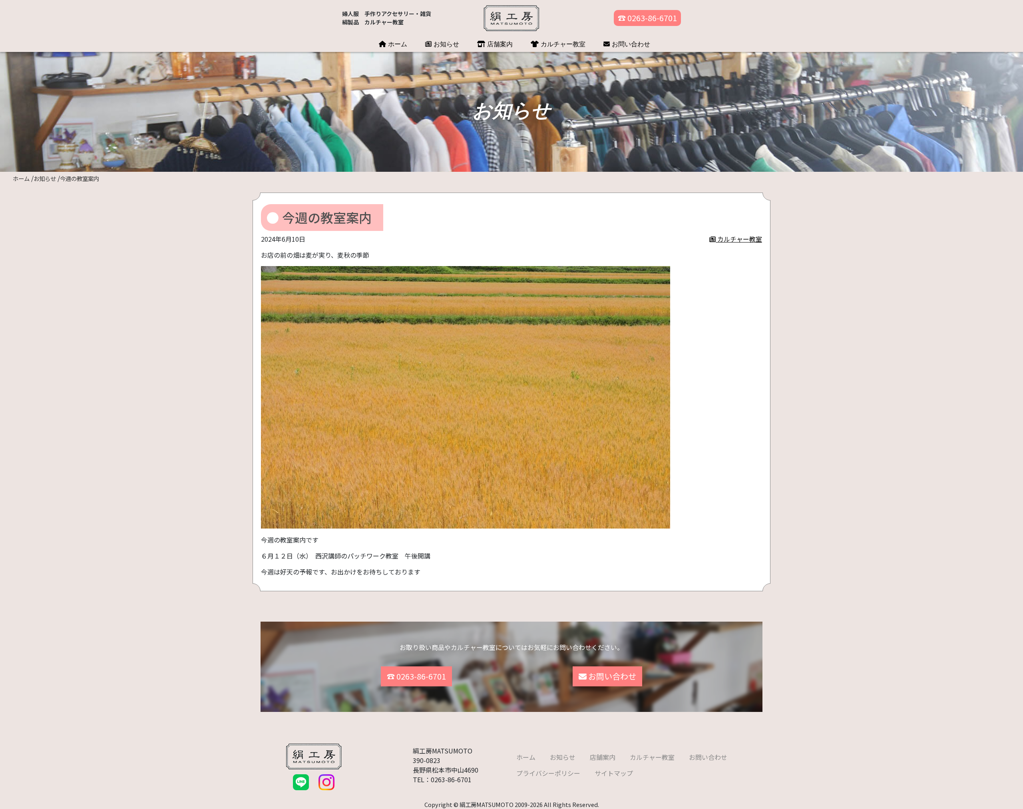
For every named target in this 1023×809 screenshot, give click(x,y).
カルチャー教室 (562, 44)
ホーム (396, 44)
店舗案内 (499, 44)
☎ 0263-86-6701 (647, 18)
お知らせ (445, 44)
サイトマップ (614, 773)
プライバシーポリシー (548, 773)
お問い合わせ (630, 44)
